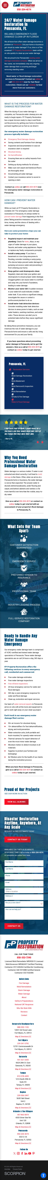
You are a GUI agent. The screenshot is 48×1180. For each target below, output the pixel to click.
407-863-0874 (23, 1115)
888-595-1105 (23, 1027)
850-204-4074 (24, 9)
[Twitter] (14, 1153)
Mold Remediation (24, 987)
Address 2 (9, 896)
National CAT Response (24, 1004)
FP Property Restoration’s (22, 50)
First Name (9, 862)
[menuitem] (24, 369)
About (24, 997)
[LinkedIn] (26, 1153)
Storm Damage (24, 990)
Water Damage (24, 994)
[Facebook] (22, 1153)
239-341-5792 (23, 1043)
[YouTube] (29, 1153)
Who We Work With (24, 1008)
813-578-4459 (23, 1076)
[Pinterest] (33, 1153)
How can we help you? (13, 909)
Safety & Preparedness (24, 1001)
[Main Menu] (5, 5)
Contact (24, 1015)
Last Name (9, 869)
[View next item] (42, 442)
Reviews (24, 1012)
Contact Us (14, 926)
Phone (7, 875)
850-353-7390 (24, 957)
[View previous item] (38, 442)
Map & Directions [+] (23, 1037)
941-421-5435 (23, 1060)
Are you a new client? (12, 903)
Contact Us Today (18, 840)
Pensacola (17, 45)
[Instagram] (18, 1153)
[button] (43, 1175)
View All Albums (17, 802)
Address (8, 889)
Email (7, 882)
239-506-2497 (23, 1095)
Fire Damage (24, 983)
